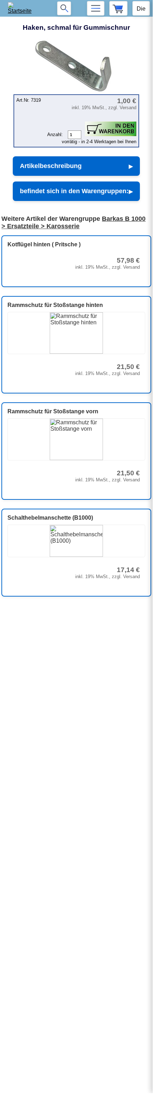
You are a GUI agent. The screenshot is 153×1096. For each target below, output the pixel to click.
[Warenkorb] (118, 8)
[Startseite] (22, 8)
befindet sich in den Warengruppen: (74, 191)
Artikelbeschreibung (51, 165)
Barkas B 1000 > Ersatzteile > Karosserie (73, 222)
